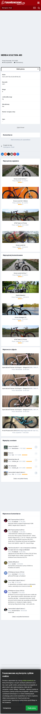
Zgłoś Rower (20, 127)
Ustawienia (7, 708)
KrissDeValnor (16, 610)
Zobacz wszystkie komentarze (20, 616)
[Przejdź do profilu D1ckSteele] (5, 520)
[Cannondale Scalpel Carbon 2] (6, 473)
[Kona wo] (6, 454)
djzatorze (18, 432)
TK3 (13, 474)
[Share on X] (8, 154)
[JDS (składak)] (6, 467)
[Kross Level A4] (20, 237)
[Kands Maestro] (20, 287)
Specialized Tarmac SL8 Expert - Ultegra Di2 (21, 367)
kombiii (14, 564)
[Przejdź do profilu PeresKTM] (5, 591)
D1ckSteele (15, 521)
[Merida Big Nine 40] (6, 460)
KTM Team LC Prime (20, 223)
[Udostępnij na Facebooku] (17, 154)
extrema (18, 203)
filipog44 (18, 181)
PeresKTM (15, 592)
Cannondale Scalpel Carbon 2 (16, 472)
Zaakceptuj (32, 708)
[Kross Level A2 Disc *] (20, 171)
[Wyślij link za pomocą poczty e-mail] (11, 154)
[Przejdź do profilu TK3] (5, 581)
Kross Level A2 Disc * (20, 179)
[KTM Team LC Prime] (20, 215)
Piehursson (18, 297)
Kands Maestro (20, 295)
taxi (13, 455)
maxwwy (18, 319)
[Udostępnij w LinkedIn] (2, 154)
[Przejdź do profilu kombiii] (5, 563)
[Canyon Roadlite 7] (6, 447)
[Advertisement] (20, 31)
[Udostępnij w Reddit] (5, 154)
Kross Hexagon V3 (20, 317)
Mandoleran (15, 448)
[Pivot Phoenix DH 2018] (20, 422)
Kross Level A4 (20, 245)
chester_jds (15, 461)
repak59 (18, 247)
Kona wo (10, 453)
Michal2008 (19, 369)
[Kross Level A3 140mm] (20, 193)
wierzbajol (15, 574)
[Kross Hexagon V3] (20, 309)
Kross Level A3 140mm (20, 201)
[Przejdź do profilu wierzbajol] (5, 573)
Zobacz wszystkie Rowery (20, 478)
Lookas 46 (18, 225)
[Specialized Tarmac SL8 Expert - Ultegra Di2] (20, 359)
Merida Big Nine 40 (13, 459)
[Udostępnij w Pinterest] (14, 154)
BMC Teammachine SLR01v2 (16, 519)
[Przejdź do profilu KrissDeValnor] (5, 609)
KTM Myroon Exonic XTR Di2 (16, 572)
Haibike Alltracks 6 (13, 562)
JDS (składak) (12, 466)
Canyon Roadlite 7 (13, 446)
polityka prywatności (28, 680)
